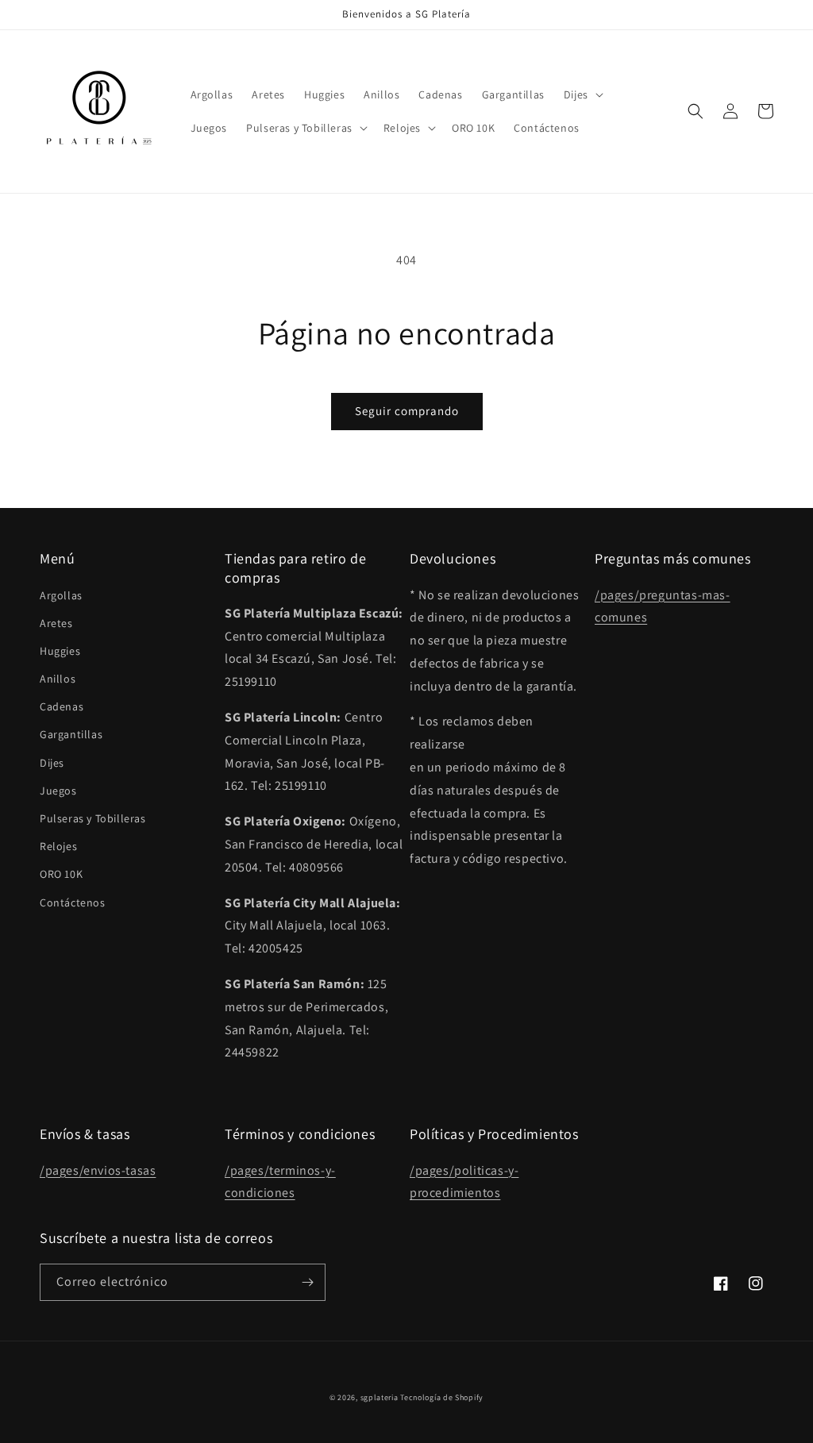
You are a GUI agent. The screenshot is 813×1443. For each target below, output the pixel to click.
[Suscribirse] (307, 1282)
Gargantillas (71, 734)
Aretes (56, 623)
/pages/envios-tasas (98, 1170)
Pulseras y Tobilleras (93, 818)
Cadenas (61, 706)
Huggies (60, 651)
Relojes (58, 846)
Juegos (58, 790)
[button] (582, 94)
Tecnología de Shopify (442, 1397)
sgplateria (379, 1397)
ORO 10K (61, 874)
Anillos (57, 678)
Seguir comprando (407, 410)
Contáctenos (73, 902)
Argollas (61, 595)
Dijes (52, 763)
